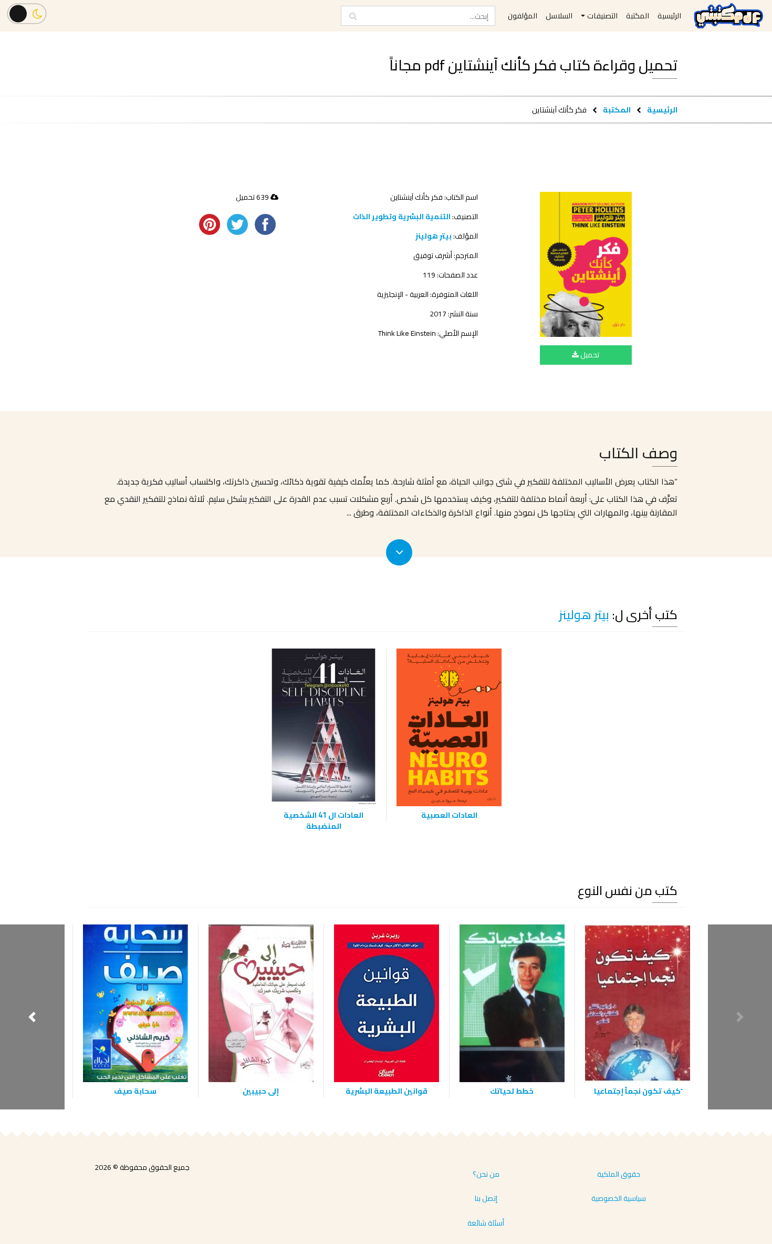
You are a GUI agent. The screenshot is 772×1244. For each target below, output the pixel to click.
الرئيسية (662, 109)
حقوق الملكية (618, 1174)
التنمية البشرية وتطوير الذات (402, 216)
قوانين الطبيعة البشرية (386, 1091)
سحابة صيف (135, 1091)
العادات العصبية (449, 815)
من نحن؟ (486, 1174)
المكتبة (617, 109)
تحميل (589, 355)
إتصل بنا (486, 1198)
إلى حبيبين (261, 1091)
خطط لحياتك (512, 1091)
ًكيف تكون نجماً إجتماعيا (637, 1091)
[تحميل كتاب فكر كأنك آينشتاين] (586, 264)
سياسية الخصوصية (618, 1198)
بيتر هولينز (433, 236)
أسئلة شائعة (485, 1223)
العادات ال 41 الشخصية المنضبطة (323, 821)
